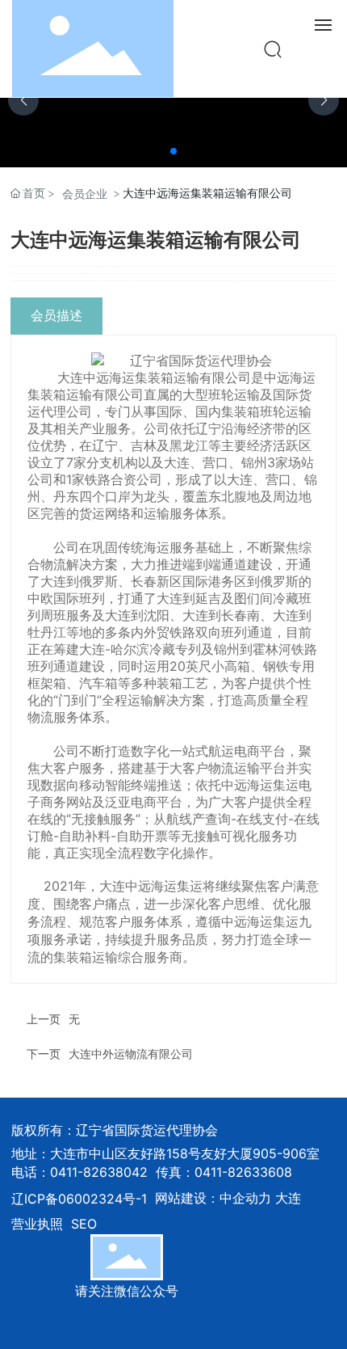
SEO (84, 1224)
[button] (173, 151)
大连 (288, 1198)
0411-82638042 (99, 1172)
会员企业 (84, 193)
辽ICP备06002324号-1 (79, 1199)
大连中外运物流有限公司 (131, 1053)
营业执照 (37, 1224)
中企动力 (245, 1198)
